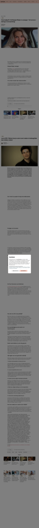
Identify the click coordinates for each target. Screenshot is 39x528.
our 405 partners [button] (19, 259)
